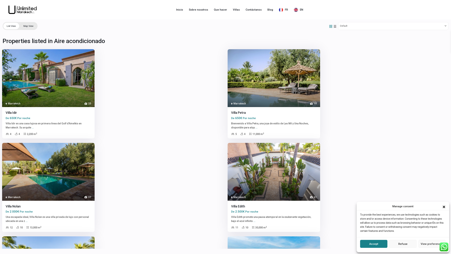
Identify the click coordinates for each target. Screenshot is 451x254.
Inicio (179, 9)
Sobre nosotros (198, 9)
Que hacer (220, 9)
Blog (270, 9)
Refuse (402, 244)
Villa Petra (238, 112)
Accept (373, 244)
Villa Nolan (13, 206)
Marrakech (14, 103)
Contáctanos (254, 9)
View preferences (432, 244)
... (33, 127)
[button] (444, 206)
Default (343, 26)
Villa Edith (238, 206)
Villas (236, 9)
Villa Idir (11, 112)
